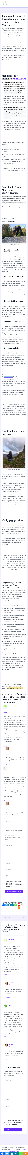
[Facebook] (3, 904)
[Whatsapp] (15, 904)
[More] (19, 907)
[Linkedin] (9, 904)
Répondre (6, 746)
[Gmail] (22, 904)
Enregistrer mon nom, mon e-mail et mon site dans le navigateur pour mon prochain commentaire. (14, 884)
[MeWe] (12, 904)
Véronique (6, 712)
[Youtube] (19, 904)
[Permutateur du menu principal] (24, 3)
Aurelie (7, 754)
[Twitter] (6, 904)
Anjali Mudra (19, 78)
